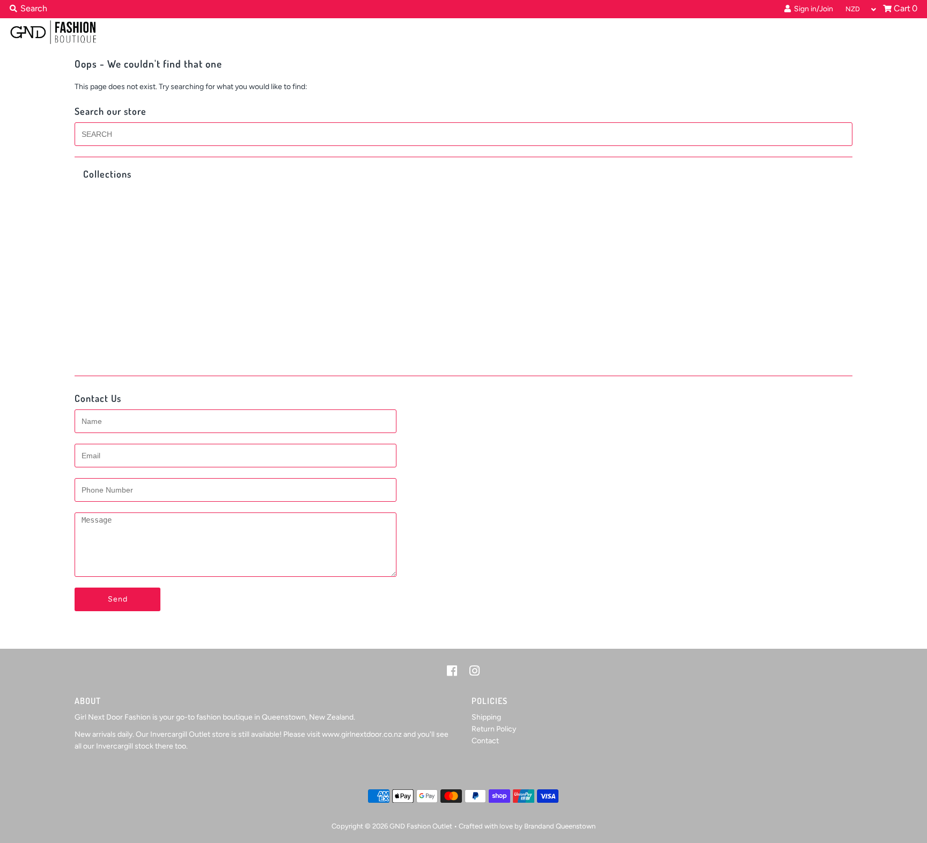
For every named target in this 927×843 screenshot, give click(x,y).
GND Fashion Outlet (420, 826)
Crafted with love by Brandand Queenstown (527, 826)
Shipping (486, 717)
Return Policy (494, 729)
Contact (485, 740)
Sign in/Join (812, 8)
